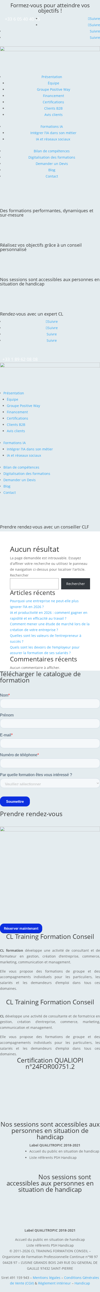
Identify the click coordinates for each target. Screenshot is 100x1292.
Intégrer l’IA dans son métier (53, 132)
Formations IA (52, 126)
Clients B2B (53, 108)
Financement (53, 95)
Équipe (53, 83)
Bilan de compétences (52, 151)
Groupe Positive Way (53, 89)
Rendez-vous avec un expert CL (31, 314)
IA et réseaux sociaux (53, 139)
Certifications (53, 102)
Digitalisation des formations (51, 157)
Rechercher (19, 575)
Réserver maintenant (21, 928)
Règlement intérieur (55, 1283)
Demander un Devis (52, 163)
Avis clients (53, 114)
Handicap (82, 1283)
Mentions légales (46, 1277)
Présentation (52, 76)
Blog (51, 170)
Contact (52, 176)
